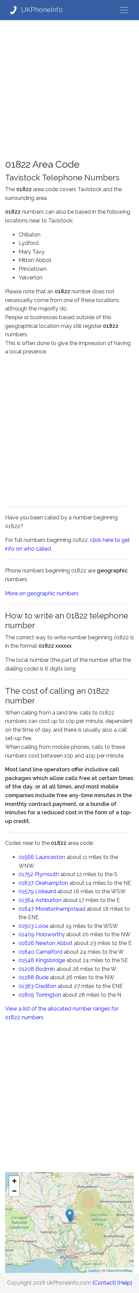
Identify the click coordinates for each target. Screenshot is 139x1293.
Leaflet (94, 1270)
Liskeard (45, 891)
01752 (26, 874)
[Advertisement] (69, 89)
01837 (26, 883)
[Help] (124, 1283)
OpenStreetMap (119, 1270)
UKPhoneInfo (42, 10)
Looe (41, 926)
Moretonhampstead (60, 909)
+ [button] (14, 1181)
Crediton (45, 986)
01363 (26, 986)
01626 (26, 943)
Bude (42, 977)
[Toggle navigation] (124, 10)
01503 (26, 926)
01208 (26, 969)
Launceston (50, 857)
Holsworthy (50, 934)
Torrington (48, 995)
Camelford (49, 952)
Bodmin (45, 969)
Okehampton (51, 883)
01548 (26, 960)
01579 (26, 891)
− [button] (14, 1191)
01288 (26, 977)
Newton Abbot (54, 943)
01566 (26, 857)
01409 (26, 934)
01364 (26, 900)
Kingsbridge (50, 960)
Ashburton (48, 900)
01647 (26, 909)
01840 (26, 952)
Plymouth (47, 874)
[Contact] (104, 1283)
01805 (26, 995)
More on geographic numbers (42, 593)
